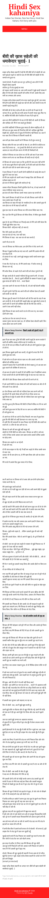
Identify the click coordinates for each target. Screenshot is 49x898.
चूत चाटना (28, 876)
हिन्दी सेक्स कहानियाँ (23, 66)
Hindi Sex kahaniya (24, 10)
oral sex (22, 876)
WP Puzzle (28, 893)
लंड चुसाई (10, 879)
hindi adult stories (12, 876)
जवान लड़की (34, 876)
